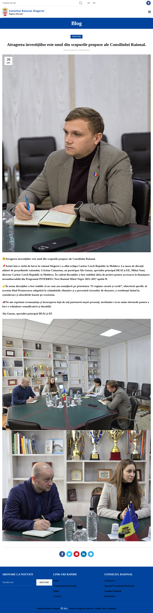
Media (56, 591)
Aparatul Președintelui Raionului (119, 586)
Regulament (109, 596)
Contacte (57, 596)
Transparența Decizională (64, 586)
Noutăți (76, 37)
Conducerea (109, 581)
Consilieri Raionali (112, 591)
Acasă (55, 581)
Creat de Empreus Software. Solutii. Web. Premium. (93, 608)
